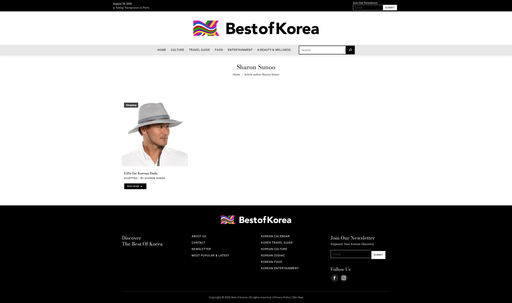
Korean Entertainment (280, 268)
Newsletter (201, 249)
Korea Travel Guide (277, 242)
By (153, 178)
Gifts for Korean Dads (140, 173)
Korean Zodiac (273, 255)
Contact (198, 242)
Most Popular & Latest (210, 255)
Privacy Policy (282, 297)
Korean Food (271, 262)
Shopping (131, 105)
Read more (133, 186)
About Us (199, 236)
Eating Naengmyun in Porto (132, 7)
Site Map (298, 297)
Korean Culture (274, 249)
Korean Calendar (275, 236)
